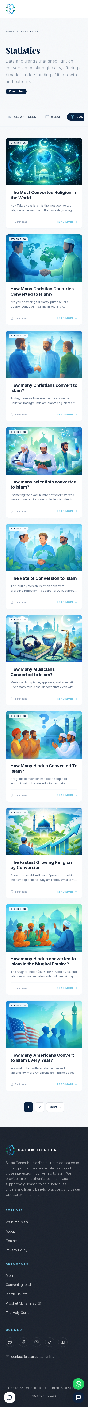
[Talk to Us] (78, 1397)
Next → (55, 1107)
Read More (65, 221)
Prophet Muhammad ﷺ (23, 1303)
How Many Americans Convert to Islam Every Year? (42, 1058)
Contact (12, 1241)
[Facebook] (23, 1342)
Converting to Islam (20, 1285)
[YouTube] (63, 1342)
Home (10, 31)
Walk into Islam (17, 1222)
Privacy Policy (16, 1250)
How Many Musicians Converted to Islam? (33, 672)
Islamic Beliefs (16, 1294)
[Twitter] (10, 1342)
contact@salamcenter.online (33, 1356)
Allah (9, 1275)
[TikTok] (49, 1342)
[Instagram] (36, 1342)
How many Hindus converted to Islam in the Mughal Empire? (43, 961)
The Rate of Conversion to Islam (44, 578)
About (10, 1231)
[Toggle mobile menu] (77, 9)
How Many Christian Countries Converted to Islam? (42, 291)
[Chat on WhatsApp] (78, 1384)
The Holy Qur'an (18, 1313)
